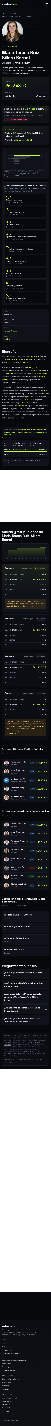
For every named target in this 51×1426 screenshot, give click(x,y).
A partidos (5, 1389)
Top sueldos (6, 1363)
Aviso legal (6, 1404)
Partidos (5, 1347)
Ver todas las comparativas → (15, 906)
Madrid (7, 339)
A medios (5, 1386)
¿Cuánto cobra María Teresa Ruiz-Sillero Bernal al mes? (23, 985)
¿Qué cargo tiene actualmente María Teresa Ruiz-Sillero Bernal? (22, 1020)
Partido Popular (22, 63)
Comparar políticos (9, 1370)
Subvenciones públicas (10, 1379)
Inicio (5, 13)
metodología (11, 1056)
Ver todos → (7, 753)
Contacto (5, 1411)
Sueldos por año (8, 1367)
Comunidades (7, 1350)
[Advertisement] (25, 496)
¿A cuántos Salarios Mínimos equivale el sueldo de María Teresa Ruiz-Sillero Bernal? (23, 997)
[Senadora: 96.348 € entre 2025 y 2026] (43, 552)
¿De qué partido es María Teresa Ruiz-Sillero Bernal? (22, 1009)
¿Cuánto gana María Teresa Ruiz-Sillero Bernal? (23, 974)
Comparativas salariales (11, 1353)
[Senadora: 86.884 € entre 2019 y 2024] (28, 553)
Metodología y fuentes (10, 1398)
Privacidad (6, 1408)
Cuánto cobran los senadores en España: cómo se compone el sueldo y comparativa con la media (25, 432)
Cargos (4, 1343)
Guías (4, 1357)
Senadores (14, 13)
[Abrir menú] (46, 4)
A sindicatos (6, 1382)
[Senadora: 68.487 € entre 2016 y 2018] (11, 554)
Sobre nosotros (7, 1401)
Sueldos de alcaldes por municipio (15, 1360)
